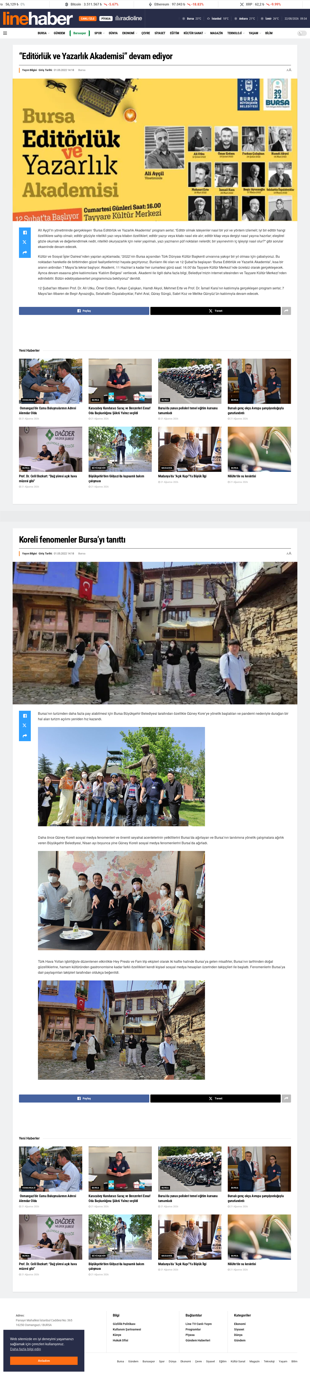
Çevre (146, 33)
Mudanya (167, 468)
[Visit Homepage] (38, 18)
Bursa (42, 33)
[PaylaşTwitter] (25, 243)
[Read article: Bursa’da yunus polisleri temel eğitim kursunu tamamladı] (189, 381)
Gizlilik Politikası (124, 1324)
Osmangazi (29, 400)
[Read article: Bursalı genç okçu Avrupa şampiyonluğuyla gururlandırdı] (259, 381)
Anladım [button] (44, 1360)
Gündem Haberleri (198, 1340)
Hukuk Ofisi (120, 1340)
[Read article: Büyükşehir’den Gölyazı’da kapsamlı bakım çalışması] (120, 449)
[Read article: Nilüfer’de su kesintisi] (259, 449)
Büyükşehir (98, 468)
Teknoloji (234, 33)
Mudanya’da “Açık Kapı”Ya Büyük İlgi (182, 476)
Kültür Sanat (193, 33)
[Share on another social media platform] (25, 253)
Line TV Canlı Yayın (199, 1324)
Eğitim (174, 33)
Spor (98, 33)
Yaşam (253, 33)
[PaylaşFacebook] (25, 232)
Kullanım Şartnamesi (127, 1329)
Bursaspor (79, 33)
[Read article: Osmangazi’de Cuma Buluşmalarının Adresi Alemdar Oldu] (50, 381)
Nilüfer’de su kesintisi (242, 476)
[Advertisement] (155, 331)
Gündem (59, 33)
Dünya (113, 33)
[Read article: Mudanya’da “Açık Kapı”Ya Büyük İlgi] (189, 449)
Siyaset (160, 33)
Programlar (193, 1329)
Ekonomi (128, 33)
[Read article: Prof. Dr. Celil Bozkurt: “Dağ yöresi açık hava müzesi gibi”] (50, 449)
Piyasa (190, 1335)
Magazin (216, 33)
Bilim (268, 33)
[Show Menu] (5, 33)
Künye (117, 1335)
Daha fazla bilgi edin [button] (25, 1349)
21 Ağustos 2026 (30, 418)
